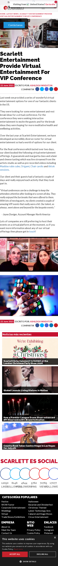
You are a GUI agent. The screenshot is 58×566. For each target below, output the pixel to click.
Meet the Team (8, 530)
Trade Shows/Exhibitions (13, 517)
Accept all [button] (15, 554)
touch (32, 231)
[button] (37, 89)
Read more (18, 549)
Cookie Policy (33, 533)
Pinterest (48, 533)
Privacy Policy (33, 530)
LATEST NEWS (13, 14)
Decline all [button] (42, 554)
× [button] (55, 538)
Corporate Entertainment (13, 507)
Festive (4, 501)
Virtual (4, 514)
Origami (25, 166)
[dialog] (29, 550)
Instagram (49, 530)
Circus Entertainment (38, 517)
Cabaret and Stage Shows (40, 514)
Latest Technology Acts (39, 510)
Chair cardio (37, 166)
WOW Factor (7, 504)
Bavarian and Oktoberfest (40, 504)
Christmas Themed (37, 507)
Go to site (50, 4)
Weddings (6, 510)
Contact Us (6, 533)
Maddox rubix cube (10, 166)
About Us (5, 527)
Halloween (33, 501)
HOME (2, 14)
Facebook (48, 527)
